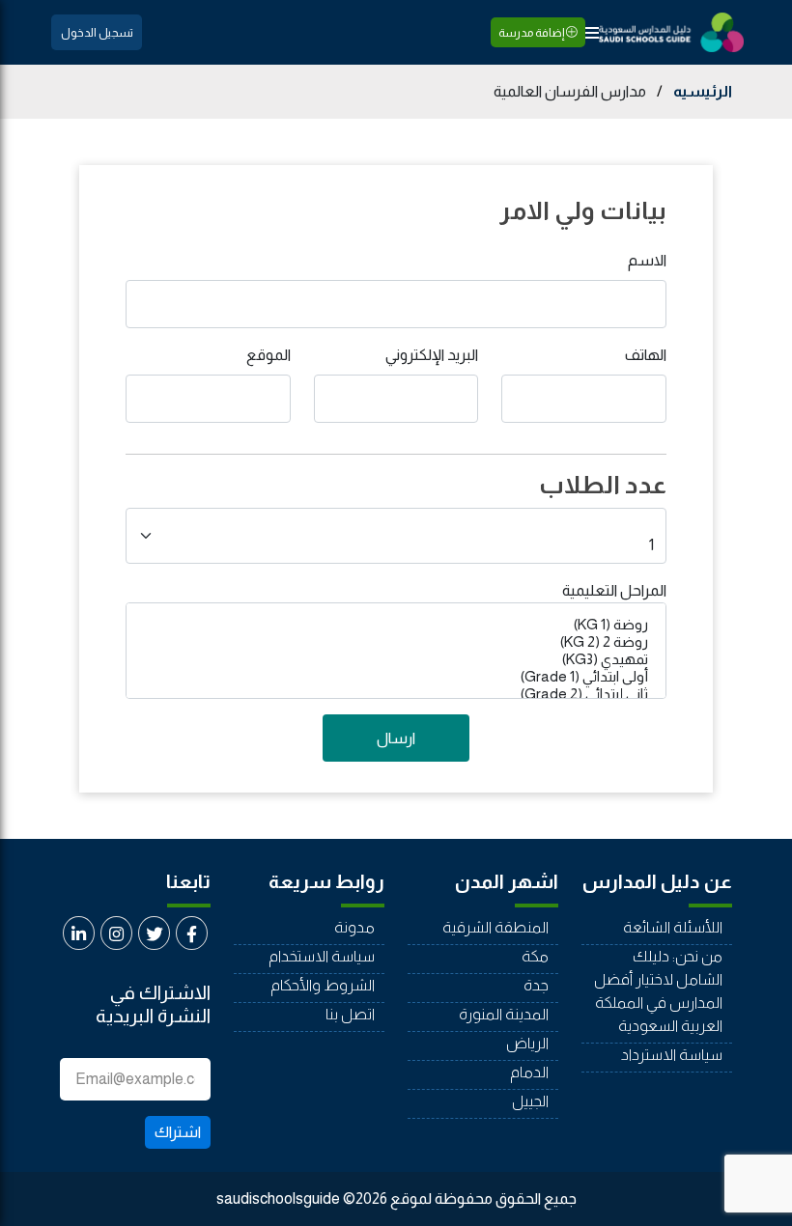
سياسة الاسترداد (671, 1054)
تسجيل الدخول (97, 33)
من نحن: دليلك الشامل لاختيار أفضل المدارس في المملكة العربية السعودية (658, 991)
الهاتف (645, 355)
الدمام (529, 1072)
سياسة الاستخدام (322, 956)
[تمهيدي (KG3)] (396, 659)
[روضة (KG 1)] (396, 624)
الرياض (527, 1043)
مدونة (354, 927)
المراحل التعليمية (614, 590)
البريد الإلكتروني (431, 355)
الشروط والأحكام (322, 985)
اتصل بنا (350, 1014)
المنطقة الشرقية (495, 927)
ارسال (396, 738)
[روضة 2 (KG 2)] (396, 642)
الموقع (268, 355)
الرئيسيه (702, 91)
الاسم (647, 260)
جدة (536, 985)
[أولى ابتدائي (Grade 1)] (396, 676)
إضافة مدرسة (532, 33)
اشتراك (178, 1132)
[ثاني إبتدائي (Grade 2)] (396, 694)
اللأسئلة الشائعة (672, 927)
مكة (535, 956)
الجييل (530, 1101)
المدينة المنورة (504, 1014)
